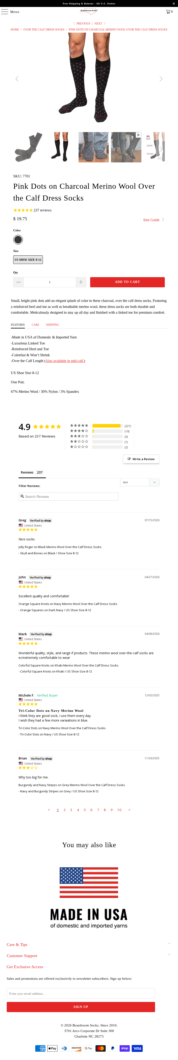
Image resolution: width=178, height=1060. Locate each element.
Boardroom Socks (86, 1025)
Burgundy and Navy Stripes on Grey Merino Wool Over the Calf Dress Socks (72, 785)
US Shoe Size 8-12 (28, 259)
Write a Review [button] (144, 459)
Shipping (52, 324)
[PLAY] (89, 79)
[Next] (160, 79)
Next (99, 23)
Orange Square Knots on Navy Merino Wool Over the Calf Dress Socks (68, 604)
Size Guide (151, 220)
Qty (15, 272)
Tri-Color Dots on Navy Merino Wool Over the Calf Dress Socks (62, 728)
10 (119, 809)
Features (18, 324)
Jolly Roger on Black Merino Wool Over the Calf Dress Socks (60, 547)
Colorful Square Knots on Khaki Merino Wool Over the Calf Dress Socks (68, 665)
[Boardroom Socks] (89, 11)
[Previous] (17, 79)
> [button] (129, 809)
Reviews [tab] (27, 472)
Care (35, 324)
